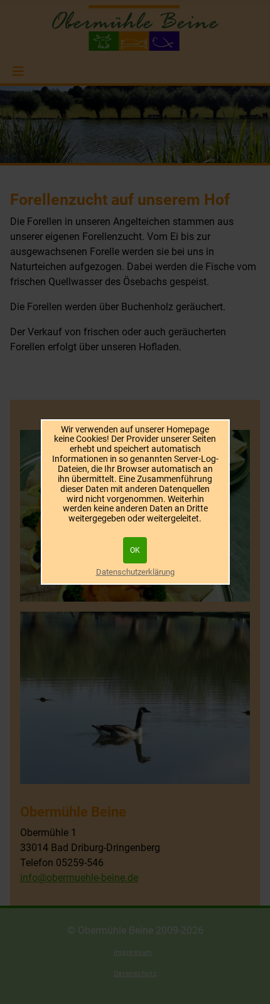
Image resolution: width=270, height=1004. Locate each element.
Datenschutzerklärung (135, 572)
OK (135, 550)
